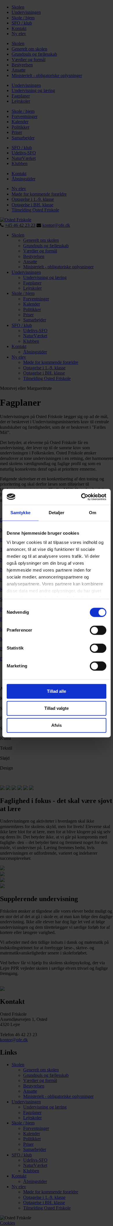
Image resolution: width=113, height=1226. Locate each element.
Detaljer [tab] (57, 512)
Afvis (56, 725)
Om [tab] (92, 512)
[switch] (98, 630)
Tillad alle (56, 691)
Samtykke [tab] (20, 512)
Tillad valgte (56, 708)
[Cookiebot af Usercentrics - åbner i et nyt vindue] (81, 497)
